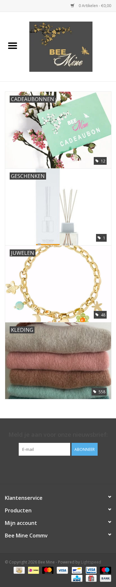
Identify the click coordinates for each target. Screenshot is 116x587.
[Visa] (61, 570)
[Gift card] (90, 578)
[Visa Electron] (90, 570)
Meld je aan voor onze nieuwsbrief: (58, 434)
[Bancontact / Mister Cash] (76, 570)
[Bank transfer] (104, 578)
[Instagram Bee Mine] (64, 469)
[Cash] (18, 570)
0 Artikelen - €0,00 (94, 5)
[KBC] (76, 578)
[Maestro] (104, 570)
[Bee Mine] (70, 46)
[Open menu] (12, 45)
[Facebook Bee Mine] (52, 469)
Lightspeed (91, 562)
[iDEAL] (33, 570)
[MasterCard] (47, 570)
